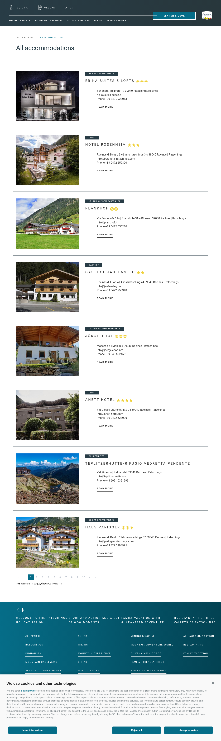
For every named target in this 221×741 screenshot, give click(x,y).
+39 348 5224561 (116, 354)
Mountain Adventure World (152, 644)
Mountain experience (94, 653)
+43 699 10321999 (116, 480)
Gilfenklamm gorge (146, 653)
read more (105, 107)
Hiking (83, 644)
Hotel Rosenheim (106, 145)
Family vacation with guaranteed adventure (142, 620)
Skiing (83, 636)
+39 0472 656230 (116, 226)
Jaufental (33, 636)
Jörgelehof (100, 336)
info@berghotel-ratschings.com (116, 158)
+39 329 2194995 (116, 545)
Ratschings (34, 644)
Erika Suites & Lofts (110, 81)
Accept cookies (188, 730)
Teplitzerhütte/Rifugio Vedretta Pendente (137, 463)
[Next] (23, 610)
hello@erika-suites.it (109, 95)
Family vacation (195, 653)
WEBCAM (49, 7)
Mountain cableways (41, 661)
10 (83, 577)
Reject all (136, 730)
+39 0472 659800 (116, 162)
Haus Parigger (103, 527)
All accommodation (198, 636)
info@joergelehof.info (110, 350)
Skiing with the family (148, 670)
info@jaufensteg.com (110, 286)
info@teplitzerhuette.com (112, 476)
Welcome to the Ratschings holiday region (42, 620)
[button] (212, 683)
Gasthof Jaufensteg (111, 272)
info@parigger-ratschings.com (115, 541)
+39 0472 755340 (116, 290)
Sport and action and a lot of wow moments (94, 620)
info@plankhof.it (107, 222)
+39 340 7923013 (116, 99)
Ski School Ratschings (43, 670)
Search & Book (174, 16)
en (71, 7)
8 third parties (28, 690)
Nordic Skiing (89, 670)
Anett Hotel (101, 400)
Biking (83, 661)
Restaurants (193, 644)
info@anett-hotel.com (110, 413)
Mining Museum (142, 636)
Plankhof (97, 208)
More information (32, 730)
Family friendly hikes (148, 661)
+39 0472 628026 (116, 417)
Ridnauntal (34, 653)
